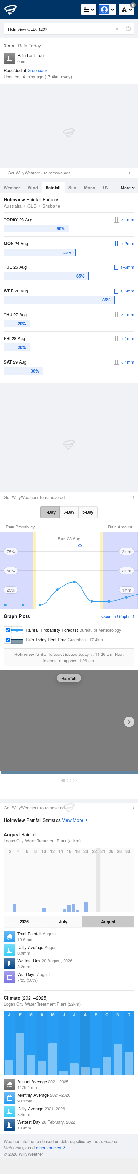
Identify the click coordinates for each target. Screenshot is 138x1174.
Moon (89, 187)
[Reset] (117, 28)
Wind (33, 187)
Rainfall (53, 187)
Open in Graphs (116, 616)
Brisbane (51, 206)
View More (72, 820)
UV (106, 187)
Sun (72, 187)
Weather (12, 187)
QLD (32, 206)
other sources (48, 1147)
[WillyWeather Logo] (14, 9)
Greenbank (38, 70)
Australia (13, 206)
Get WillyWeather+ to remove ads (39, 173)
